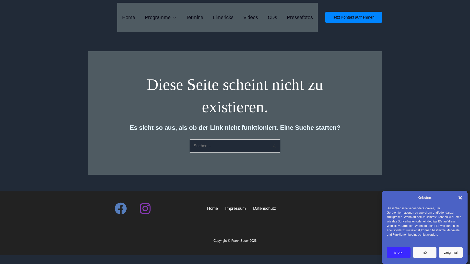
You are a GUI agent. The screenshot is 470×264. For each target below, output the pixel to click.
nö (425, 252)
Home (128, 17)
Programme (158, 17)
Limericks (223, 17)
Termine (194, 17)
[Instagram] (145, 208)
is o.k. (398, 252)
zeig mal (451, 252)
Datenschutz (264, 208)
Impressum (235, 208)
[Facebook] (121, 208)
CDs (272, 17)
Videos (250, 17)
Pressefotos (300, 17)
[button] (460, 197)
